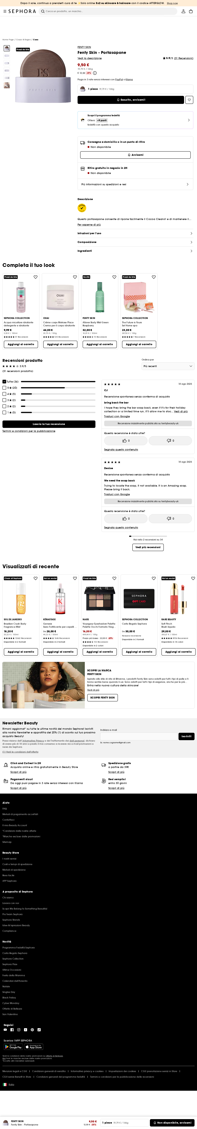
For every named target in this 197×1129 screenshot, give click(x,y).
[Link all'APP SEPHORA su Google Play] (13, 1047)
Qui (4, 1058)
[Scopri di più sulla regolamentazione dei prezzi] (94, 73)
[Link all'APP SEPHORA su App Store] (33, 1047)
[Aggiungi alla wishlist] (35, 277)
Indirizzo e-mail (108, 730)
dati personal (77, 740)
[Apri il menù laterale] (4, 11)
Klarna (129, 79)
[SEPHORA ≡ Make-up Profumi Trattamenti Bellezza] (22, 11)
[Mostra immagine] (7, 48)
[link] (48, 424)
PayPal (119, 79)
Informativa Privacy (33, 740)
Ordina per (148, 359)
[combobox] (168, 366)
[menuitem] (183, 11)
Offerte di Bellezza (54, 1056)
